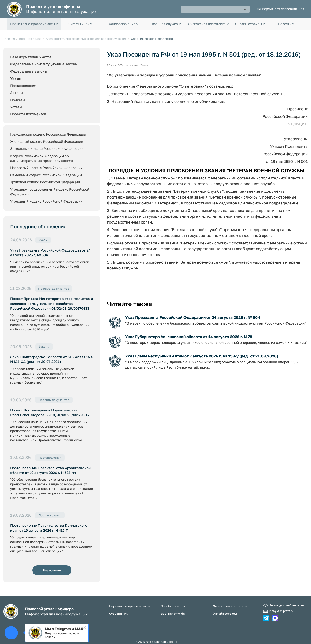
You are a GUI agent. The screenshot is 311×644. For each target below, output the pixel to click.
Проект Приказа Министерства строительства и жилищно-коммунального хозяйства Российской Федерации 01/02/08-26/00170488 (51, 303)
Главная (9, 38)
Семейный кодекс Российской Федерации (46, 175)
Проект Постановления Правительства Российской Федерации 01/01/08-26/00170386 (49, 412)
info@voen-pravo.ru (281, 611)
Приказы (17, 100)
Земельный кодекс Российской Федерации (47, 148)
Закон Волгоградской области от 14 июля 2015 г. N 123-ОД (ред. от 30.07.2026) (51, 359)
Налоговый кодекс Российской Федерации (46, 168)
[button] (34, 24)
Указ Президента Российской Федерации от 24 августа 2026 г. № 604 (50, 252)
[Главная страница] (14, 9)
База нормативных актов (30, 57)
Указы (15, 78)
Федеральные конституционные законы (44, 64)
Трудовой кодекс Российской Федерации (45, 182)
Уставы (16, 107)
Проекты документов (28, 114)
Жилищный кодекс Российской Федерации (46, 141)
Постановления (23, 85)
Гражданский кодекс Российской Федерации (48, 134)
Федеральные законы (28, 71)
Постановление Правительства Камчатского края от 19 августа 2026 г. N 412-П (48, 527)
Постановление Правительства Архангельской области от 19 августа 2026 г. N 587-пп (50, 470)
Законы (16, 93)
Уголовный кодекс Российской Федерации (46, 201)
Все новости (52, 570)
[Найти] (245, 9)
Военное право (30, 38)
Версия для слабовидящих (283, 9)
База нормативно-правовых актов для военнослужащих (86, 38)
